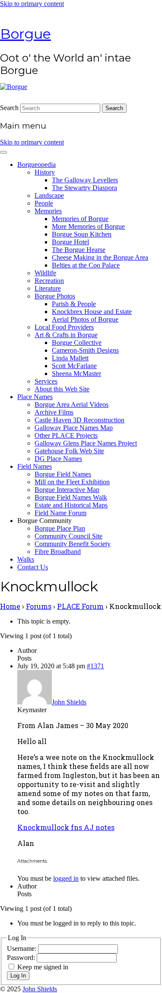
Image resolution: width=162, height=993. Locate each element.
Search (9, 107)
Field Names (34, 466)
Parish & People (74, 303)
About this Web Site (62, 389)
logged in (66, 878)
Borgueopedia (36, 164)
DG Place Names (58, 458)
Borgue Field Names (63, 474)
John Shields (39, 989)
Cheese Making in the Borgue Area (100, 257)
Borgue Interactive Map (67, 489)
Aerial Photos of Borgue (85, 319)
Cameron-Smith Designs (85, 350)
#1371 (95, 666)
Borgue (25, 33)
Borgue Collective (77, 342)
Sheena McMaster (76, 373)
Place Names (35, 396)
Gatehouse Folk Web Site (69, 451)
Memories (48, 211)
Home (10, 606)
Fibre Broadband (58, 551)
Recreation (49, 280)
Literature (48, 288)
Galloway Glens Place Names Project (86, 443)
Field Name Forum (60, 512)
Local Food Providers (64, 327)
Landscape (49, 195)
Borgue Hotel (70, 242)
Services (46, 381)
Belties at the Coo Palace (86, 265)
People (44, 203)
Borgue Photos (55, 296)
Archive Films (54, 412)
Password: (22, 957)
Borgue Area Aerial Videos (71, 404)
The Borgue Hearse (78, 249)
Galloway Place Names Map (74, 427)
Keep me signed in (42, 967)
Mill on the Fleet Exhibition (72, 482)
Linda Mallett (70, 358)
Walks (25, 559)
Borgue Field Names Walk (71, 497)
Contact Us (32, 567)
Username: (22, 948)
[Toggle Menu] (3, 152)
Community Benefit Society (73, 543)
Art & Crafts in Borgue (66, 334)
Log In (18, 975)
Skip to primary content (32, 3)
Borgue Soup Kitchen (81, 234)
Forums (38, 606)
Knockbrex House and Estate (92, 311)
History (45, 172)
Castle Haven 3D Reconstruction (79, 420)
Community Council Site (68, 536)
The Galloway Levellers (85, 180)
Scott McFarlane (74, 365)
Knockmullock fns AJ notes (65, 827)
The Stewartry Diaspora (84, 187)
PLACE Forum (80, 606)
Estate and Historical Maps (71, 505)
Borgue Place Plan (60, 528)
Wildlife (45, 273)
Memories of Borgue (80, 218)
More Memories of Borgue (88, 226)
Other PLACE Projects (66, 435)
